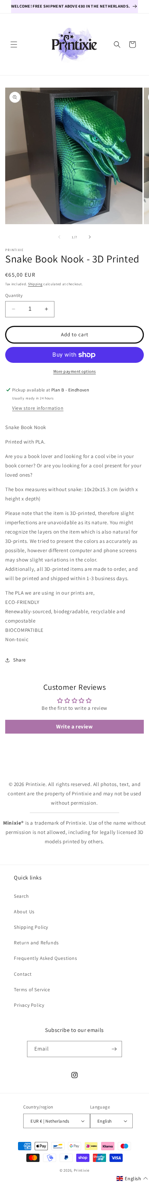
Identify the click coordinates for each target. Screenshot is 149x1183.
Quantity (14, 295)
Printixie (81, 1170)
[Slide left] (59, 237)
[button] (13, 44)
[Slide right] (89, 237)
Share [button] (19, 660)
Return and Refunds (36, 943)
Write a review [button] (74, 726)
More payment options (74, 371)
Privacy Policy (29, 1005)
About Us (24, 911)
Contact (23, 974)
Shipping (35, 284)
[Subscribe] (114, 1049)
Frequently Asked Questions (45, 958)
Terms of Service (32, 989)
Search (21, 896)
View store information (37, 408)
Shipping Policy (31, 927)
